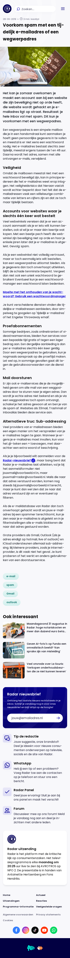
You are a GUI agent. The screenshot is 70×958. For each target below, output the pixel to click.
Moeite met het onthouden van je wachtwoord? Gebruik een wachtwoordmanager (34, 294)
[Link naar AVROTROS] (31, 948)
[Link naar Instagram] (25, 930)
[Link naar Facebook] (16, 930)
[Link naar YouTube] (44, 930)
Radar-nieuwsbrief (17, 460)
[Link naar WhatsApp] (53, 930)
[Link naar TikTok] (35, 930)
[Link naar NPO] (40, 948)
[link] (11, 576)
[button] (63, 8)
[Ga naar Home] (7, 8)
